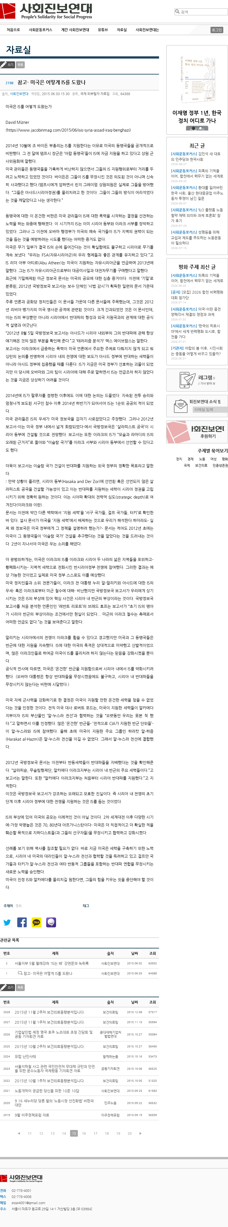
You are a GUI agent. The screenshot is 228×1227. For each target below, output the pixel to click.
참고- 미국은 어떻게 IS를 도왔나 (48, 973)
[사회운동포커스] (184, 154)
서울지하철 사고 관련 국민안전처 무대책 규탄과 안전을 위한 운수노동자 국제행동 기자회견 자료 (55, 1068)
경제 (190, 459)
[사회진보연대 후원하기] (197, 432)
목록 (20, 65)
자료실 (18, 50)
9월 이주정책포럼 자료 (32, 1115)
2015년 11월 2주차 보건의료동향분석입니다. (50, 1012)
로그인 (217, 30)
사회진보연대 (46, 11)
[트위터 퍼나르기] (7, 922)
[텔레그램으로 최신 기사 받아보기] (197, 380)
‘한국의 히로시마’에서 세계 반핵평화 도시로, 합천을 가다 (195, 331)
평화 (225, 459)
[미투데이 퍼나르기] (51, 922)
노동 (202, 459)
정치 (179, 459)
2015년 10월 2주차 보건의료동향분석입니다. (50, 1046)
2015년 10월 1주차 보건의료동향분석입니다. (50, 1081)
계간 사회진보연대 (75, 30)
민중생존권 (220, 465)
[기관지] (177, 348)
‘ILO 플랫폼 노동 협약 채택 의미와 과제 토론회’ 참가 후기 (197, 215)
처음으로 (13, 30)
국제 (187, 465)
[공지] (175, 292)
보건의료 (201, 465)
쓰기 (10, 65)
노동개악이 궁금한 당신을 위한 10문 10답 (47, 1091)
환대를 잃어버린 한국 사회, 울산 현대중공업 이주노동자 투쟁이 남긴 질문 (197, 193)
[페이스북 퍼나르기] (22, 922)
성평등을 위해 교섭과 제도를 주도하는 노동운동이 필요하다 (196, 237)
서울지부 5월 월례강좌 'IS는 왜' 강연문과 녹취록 (52, 963)
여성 (213, 459)
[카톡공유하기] (36, 922)
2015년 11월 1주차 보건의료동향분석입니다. (50, 1022)
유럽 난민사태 (25, 1056)
